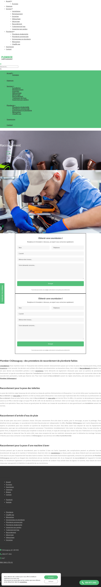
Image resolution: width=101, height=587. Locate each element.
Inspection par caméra (19, 29)
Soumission (10, 47)
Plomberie (9, 31)
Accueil (8, 1)
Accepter (51, 577)
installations (55, 453)
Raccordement (17, 24)
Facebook (9, 500)
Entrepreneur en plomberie (21, 39)
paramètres (23, 582)
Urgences (9, 6)
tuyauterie (3, 368)
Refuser (51, 581)
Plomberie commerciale (20, 37)
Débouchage (16, 19)
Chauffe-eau (16, 44)
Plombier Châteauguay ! (8, 378)
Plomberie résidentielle (20, 34)
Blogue (8, 492)
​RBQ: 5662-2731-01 (6, 562)
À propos (15, 4)
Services (8, 9)
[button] (89, 582)
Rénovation (16, 42)
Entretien (15, 16)
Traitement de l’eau (18, 26)
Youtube (8, 502)
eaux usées (16, 396)
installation (39, 371)
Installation (16, 11)
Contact (9, 49)
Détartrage (16, 21)
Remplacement (17, 14)
